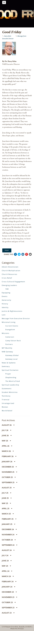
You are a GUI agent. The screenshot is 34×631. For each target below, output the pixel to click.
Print (7, 250)
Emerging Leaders (9, 285)
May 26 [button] (5, 440)
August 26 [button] (7, 425)
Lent (4, 315)
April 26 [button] (6, 446)
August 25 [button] (7, 487)
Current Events (11, 326)
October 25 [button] (7, 477)
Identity (5, 307)
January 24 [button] (7, 586)
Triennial (5, 400)
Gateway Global (12, 355)
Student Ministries (10, 392)
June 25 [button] (5, 498)
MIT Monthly (7, 348)
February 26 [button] (8, 456)
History (5, 304)
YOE (7, 289)
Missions (5, 333)
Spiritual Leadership (10, 385)
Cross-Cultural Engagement (13, 282)
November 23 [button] (8, 597)
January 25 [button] (7, 524)
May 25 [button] (5, 503)
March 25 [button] (6, 513)
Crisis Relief (7, 278)
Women (5, 407)
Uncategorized (8, 403)
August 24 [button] (7, 550)
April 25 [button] (6, 508)
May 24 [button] (5, 566)
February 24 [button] (8, 581)
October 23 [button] (7, 602)
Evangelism (10, 330)
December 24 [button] (8, 529)
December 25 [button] (8, 467)
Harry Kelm (7, 36)
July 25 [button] (5, 493)
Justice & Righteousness (12, 311)
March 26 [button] (6, 451)
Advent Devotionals (10, 267)
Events (4, 296)
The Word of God (12, 381)
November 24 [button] (8, 534)
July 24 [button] (5, 555)
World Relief (7, 411)
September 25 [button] (8, 482)
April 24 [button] (6, 571)
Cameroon (9, 337)
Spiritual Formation (10, 370)
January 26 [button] (7, 461)
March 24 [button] (6, 576)
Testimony (6, 396)
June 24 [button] (5, 560)
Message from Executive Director (16, 319)
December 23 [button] (8, 592)
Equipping (6, 293)
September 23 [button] (8, 607)
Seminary (6, 366)
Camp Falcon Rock (13, 341)
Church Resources (9, 274)
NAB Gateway (7, 352)
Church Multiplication (11, 271)
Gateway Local (11, 359)
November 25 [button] (8, 472)
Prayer (8, 374)
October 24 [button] (7, 540)
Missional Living (8, 322)
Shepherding (10, 377)
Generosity (6, 300)
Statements (7, 389)
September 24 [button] (8, 545)
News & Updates (9, 363)
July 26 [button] (5, 430)
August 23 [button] (7, 613)
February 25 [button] (8, 519)
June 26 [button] (5, 435)
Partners (9, 344)
